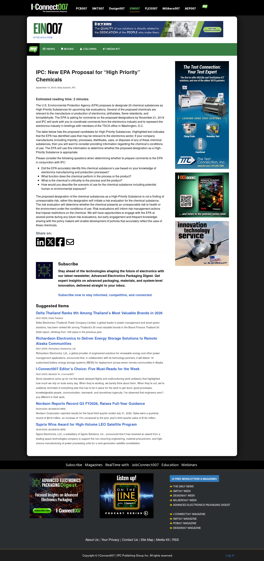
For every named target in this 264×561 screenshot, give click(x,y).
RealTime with (117, 465)
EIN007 (135, 9)
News (51, 48)
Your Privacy (110, 539)
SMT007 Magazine (185, 518)
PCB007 (81, 9)
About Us (92, 539)
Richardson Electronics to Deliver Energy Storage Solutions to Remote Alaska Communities (96, 340)
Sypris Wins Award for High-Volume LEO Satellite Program (86, 424)
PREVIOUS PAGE (44, 37)
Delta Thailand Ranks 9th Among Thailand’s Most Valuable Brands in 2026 (99, 312)
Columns (89, 48)
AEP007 (190, 9)
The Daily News (183, 486)
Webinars (189, 465)
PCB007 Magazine (184, 523)
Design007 (117, 9)
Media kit (113, 48)
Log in (230, 555)
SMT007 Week (182, 491)
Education (170, 465)
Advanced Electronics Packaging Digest (201, 505)
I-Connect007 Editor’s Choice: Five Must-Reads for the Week (88, 368)
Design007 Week (184, 495)
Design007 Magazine (187, 528)
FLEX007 (151, 9)
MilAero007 (171, 9)
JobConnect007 (145, 465)
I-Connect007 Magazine (189, 514)
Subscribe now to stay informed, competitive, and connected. (105, 295)
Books (69, 48)
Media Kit (163, 539)
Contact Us (130, 539)
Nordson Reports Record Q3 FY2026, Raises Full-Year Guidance (90, 403)
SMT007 (98, 9)
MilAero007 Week (185, 500)
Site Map (147, 539)
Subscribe (74, 465)
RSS (175, 539)
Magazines (94, 465)
